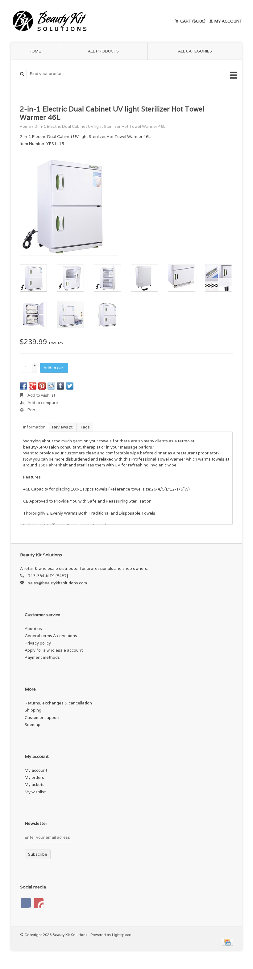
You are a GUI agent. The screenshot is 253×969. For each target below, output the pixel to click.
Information (34, 427)
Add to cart (54, 367)
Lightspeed (121, 934)
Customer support (42, 717)
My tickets (34, 784)
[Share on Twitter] (69, 386)
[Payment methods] (227, 941)
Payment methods (42, 657)
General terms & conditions (51, 635)
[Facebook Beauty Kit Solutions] (26, 903)
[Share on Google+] (32, 386)
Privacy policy (38, 643)
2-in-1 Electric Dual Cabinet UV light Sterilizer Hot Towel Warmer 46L (100, 126)
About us (33, 628)
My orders (34, 777)
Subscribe (37, 854)
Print (32, 409)
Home (35, 51)
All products (103, 51)
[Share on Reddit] (51, 386)
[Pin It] (42, 386)
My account (228, 21)
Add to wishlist (41, 395)
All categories (195, 51)
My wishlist (35, 792)
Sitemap (32, 724)
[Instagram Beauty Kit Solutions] (39, 903)
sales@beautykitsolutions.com (57, 583)
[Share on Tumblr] (60, 386)
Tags (85, 427)
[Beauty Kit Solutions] (75, 21)
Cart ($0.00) (192, 21)
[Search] (22, 73)
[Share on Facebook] (23, 386)
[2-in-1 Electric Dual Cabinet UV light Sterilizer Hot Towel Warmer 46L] (69, 206)
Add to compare (42, 402)
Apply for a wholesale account (54, 650)
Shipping (33, 710)
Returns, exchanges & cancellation (58, 703)
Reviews (62, 427)
